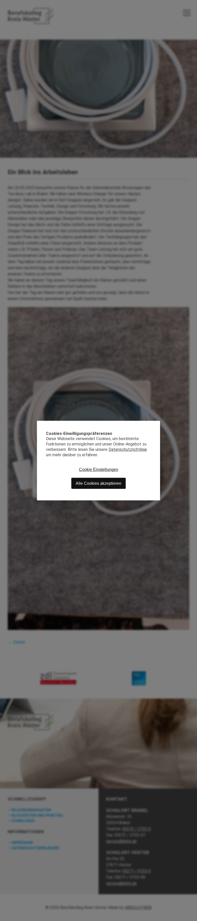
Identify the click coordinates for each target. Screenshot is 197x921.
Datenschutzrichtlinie (128, 449)
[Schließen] (156, 424)
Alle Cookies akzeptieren (98, 483)
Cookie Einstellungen (98, 469)
